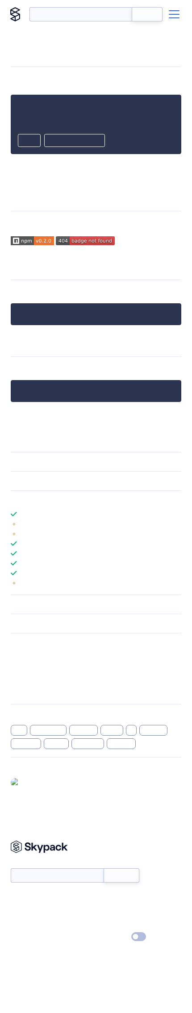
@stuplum (37, 782)
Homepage (26, 668)
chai (19, 730)
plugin (112, 730)
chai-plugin (48, 730)
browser (83, 730)
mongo (56, 744)
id (131, 730)
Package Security (34, 656)
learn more (75, 500)
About (19, 911)
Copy (29, 141)
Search (147, 14)
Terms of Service (121, 924)
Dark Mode (112, 936)
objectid (121, 744)
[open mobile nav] (174, 14)
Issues (19, 679)
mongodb (87, 744)
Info (175, 523)
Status (106, 898)
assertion (25, 744)
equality (153, 730)
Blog (104, 911)
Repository (26, 691)
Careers (21, 924)
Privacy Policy (29, 937)
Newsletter (26, 863)
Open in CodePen (74, 141)
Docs (18, 898)
